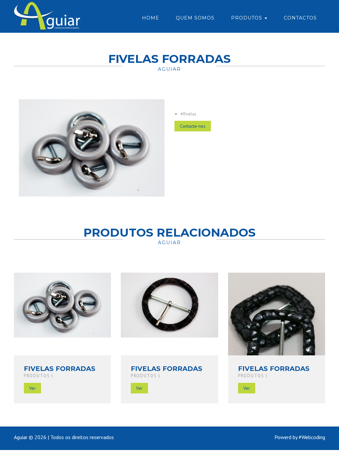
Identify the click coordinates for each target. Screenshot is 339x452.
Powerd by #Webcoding (299, 437)
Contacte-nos (193, 126)
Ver (32, 388)
